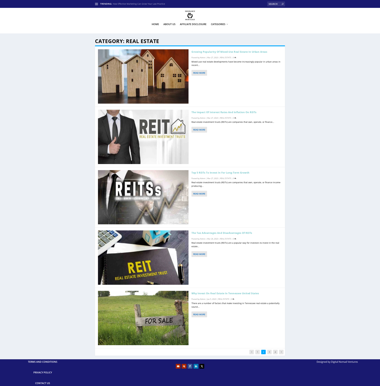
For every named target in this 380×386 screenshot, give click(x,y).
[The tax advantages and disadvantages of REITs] (143, 257)
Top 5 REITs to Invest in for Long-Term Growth (220, 172)
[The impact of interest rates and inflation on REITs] (143, 137)
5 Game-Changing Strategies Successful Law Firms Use (140, 3)
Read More (199, 72)
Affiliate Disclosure (193, 24)
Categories (218, 24)
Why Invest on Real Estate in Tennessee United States (225, 293)
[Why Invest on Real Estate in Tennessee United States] (143, 318)
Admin (202, 57)
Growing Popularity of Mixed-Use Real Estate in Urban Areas (229, 51)
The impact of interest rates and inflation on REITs (223, 112)
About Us (169, 24)
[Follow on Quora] (184, 366)
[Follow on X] (202, 366)
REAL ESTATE (225, 57)
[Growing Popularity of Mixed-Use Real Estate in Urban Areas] (143, 76)
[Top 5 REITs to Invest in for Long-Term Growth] (143, 197)
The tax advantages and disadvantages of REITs (221, 233)
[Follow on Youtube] (178, 366)
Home (155, 24)
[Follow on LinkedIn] (196, 366)
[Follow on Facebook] (190, 366)
